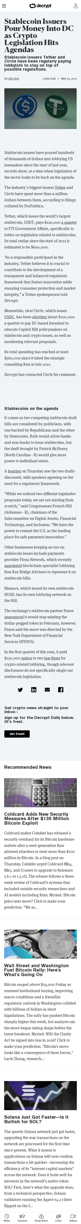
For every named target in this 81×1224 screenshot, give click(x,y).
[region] (40, 140)
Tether (60, 187)
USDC (9, 317)
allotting (39, 317)
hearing (14, 471)
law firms (52, 658)
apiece (26, 658)
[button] (20, 689)
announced (14, 617)
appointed (13, 565)
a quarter (69, 222)
